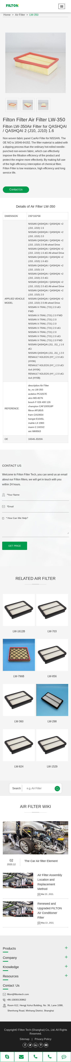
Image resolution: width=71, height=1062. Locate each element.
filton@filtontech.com (18, 994)
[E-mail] (21, 1057)
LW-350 (33, 14)
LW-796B (18, 676)
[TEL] (35, 1057)
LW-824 (18, 766)
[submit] (57, 788)
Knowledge (11, 967)
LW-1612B (19, 631)
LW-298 (52, 721)
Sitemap (24, 1039)
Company (10, 958)
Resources (10, 976)
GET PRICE (14, 545)
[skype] (7, 1057)
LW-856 (52, 676)
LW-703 (52, 631)
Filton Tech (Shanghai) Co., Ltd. (37, 1029)
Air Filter (20, 14)
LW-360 (18, 721)
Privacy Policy (43, 1039)
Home (7, 14)
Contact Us (15, 189)
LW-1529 (52, 766)
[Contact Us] (64, 1057)
